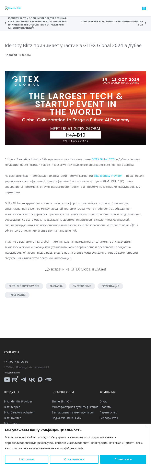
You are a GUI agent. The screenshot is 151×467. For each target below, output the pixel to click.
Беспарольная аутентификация (73, 412)
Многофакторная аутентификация (75, 407)
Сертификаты (108, 418)
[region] (75, 445)
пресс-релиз (17, 295)
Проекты (105, 407)
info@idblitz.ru (12, 372)
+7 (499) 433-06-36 (16, 361)
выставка (56, 286)
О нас (103, 401)
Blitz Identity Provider (108, 176)
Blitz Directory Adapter (19, 412)
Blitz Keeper (12, 407)
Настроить (26, 459)
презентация (110, 286)
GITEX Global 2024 (103, 159)
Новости (11, 55)
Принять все (123, 459)
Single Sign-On (61, 401)
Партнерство (108, 412)
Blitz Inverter (12, 418)
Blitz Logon (11, 423)
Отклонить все (74, 459)
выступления (82, 286)
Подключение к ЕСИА (66, 418)
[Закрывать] (147, 427)
